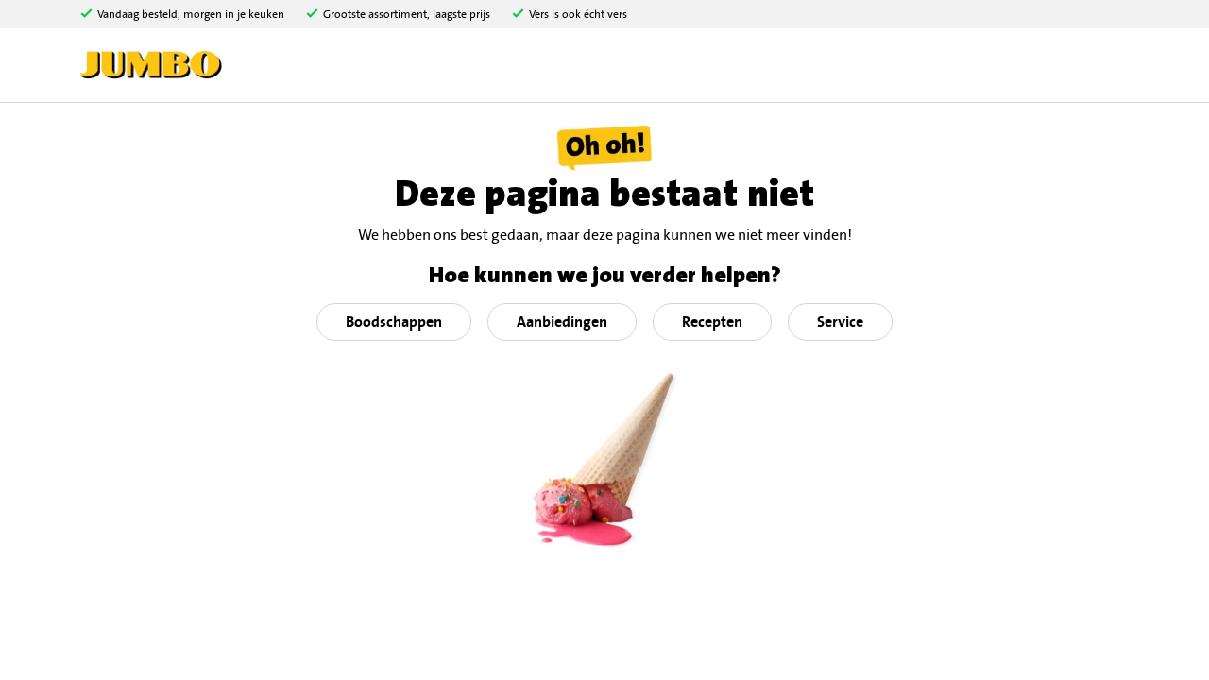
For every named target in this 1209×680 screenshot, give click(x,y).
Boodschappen (394, 322)
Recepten (712, 322)
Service (840, 322)
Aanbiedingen (562, 322)
